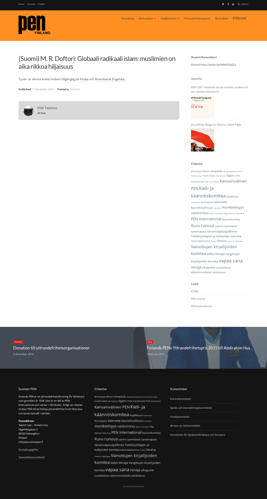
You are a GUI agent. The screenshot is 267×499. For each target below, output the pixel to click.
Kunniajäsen (207, 202)
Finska (84, 79)
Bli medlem (221, 18)
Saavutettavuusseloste (32, 457)
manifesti (217, 208)
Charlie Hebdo (208, 175)
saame (219, 226)
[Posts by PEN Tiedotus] (28, 111)
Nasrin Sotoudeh (216, 213)
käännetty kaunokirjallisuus (126, 420)
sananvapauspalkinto (222, 231)
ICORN (237, 175)
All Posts (41, 113)
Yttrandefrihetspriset (197, 18)
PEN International (206, 218)
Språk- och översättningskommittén (191, 408)
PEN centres (198, 298)
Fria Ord (75, 89)
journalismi (214, 181)
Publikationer (169, 18)
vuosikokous (223, 267)
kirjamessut (195, 202)
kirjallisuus (232, 196)
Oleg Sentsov (229, 213)
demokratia (221, 175)
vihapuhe (208, 267)
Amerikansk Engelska (109, 79)
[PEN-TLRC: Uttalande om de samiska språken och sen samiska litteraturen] (202, 106)
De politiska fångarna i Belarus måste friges (216, 124)
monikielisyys (233, 207)
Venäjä (196, 267)
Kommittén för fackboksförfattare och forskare (197, 435)
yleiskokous (219, 272)
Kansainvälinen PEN (112, 407)
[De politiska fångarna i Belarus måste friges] (202, 139)
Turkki (213, 241)
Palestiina (240, 213)
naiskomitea (200, 213)
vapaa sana (231, 261)
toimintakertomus (200, 240)
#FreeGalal (196, 171)
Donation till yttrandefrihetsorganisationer (51, 347)
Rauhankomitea (231, 219)
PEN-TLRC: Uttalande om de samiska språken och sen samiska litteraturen (219, 89)
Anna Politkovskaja (149, 397)
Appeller (196, 78)
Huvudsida (127, 18)
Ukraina (222, 241)
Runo (195, 225)
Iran (207, 181)
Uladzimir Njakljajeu (235, 241)
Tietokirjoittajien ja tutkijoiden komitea (216, 236)
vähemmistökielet (201, 272)
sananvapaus (199, 231)
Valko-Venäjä (216, 254)
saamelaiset (230, 226)
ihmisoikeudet (197, 181)
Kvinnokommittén (180, 399)
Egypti (230, 175)
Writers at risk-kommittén (185, 425)
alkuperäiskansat (230, 171)
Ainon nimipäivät (212, 171)
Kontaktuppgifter (28, 449)
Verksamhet (146, 18)
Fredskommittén (180, 416)
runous (207, 225)
